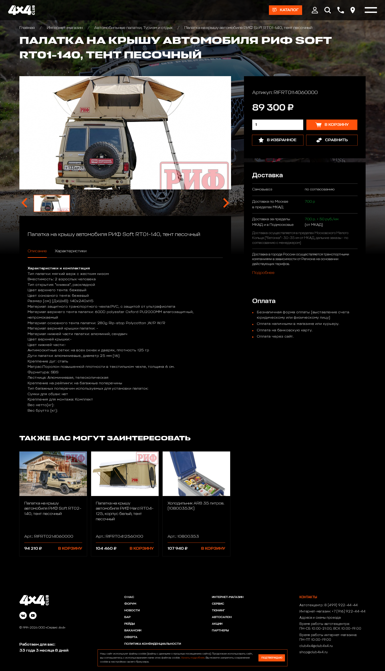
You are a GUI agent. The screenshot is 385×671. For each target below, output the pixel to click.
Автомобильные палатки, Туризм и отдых (133, 28)
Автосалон (222, 617)
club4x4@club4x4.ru (316, 646)
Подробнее (263, 273)
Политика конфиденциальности (152, 644)
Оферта (130, 637)
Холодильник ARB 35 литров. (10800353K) (196, 506)
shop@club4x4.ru (313, 652)
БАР (127, 617)
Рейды (129, 623)
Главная (27, 28)
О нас (129, 597)
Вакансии (132, 630)
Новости (132, 610)
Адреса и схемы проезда (320, 617)
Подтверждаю (271, 658)
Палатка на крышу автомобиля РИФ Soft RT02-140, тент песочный (52, 508)
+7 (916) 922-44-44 (349, 611)
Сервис (218, 603)
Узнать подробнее (193, 658)
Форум (130, 603)
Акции (217, 623)
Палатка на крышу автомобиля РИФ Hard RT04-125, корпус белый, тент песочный (125, 511)
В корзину (70, 549)
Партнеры (220, 630)
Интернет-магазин (64, 28)
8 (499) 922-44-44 (341, 605)
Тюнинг (218, 610)
